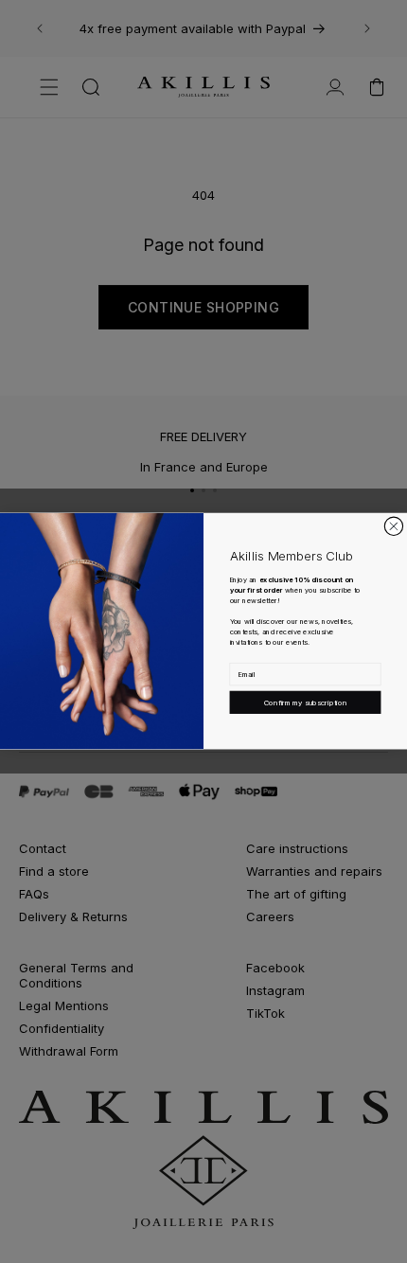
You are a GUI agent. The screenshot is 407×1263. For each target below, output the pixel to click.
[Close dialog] (393, 526)
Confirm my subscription (305, 702)
